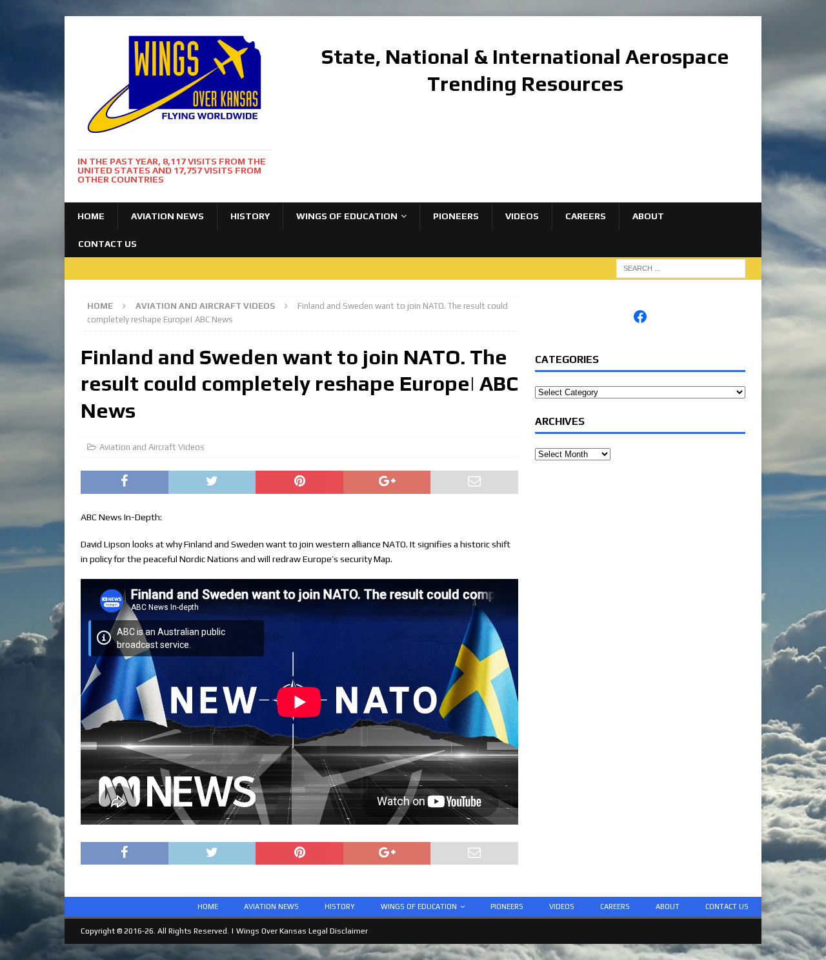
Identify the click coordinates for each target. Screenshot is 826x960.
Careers (585, 216)
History (250, 216)
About (648, 216)
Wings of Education (347, 216)
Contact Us (107, 244)
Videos (522, 216)
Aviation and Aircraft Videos (152, 447)
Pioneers (456, 216)
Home (91, 216)
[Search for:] (680, 267)
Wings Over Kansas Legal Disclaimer (302, 931)
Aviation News (167, 216)
